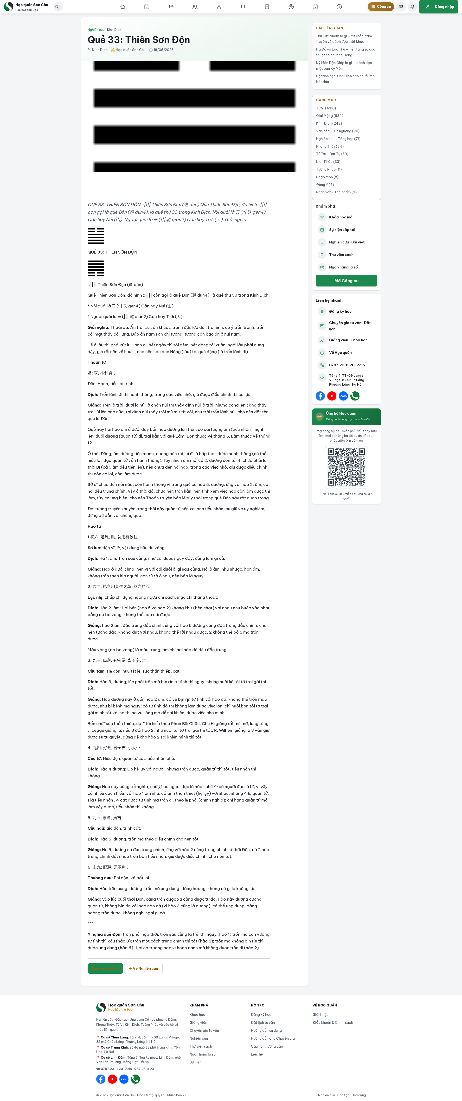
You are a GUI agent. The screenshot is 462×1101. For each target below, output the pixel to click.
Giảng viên (198, 1022)
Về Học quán (340, 352)
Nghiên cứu (96, 30)
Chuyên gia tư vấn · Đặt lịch (350, 325)
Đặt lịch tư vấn (263, 1022)
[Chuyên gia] (194, 6)
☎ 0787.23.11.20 (109, 1069)
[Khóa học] (170, 6)
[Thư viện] (267, 6)
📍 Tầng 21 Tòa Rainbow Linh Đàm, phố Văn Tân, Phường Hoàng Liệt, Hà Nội (138, 1060)
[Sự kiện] (315, 6)
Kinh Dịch (329, 123)
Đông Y (325, 185)
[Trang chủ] (122, 6)
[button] (57, 7)
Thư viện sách (341, 254)
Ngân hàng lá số (343, 267)
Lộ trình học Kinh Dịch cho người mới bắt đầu (346, 79)
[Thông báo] (412, 7)
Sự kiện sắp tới (342, 229)
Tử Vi (326, 108)
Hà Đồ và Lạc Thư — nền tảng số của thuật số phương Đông (345, 52)
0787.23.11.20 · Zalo (347, 365)
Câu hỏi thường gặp (267, 1046)
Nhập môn (327, 177)
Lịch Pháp (328, 161)
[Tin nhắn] (401, 7)
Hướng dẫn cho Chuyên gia (273, 1038)
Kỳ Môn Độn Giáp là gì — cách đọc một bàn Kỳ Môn (344, 66)
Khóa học (197, 1014)
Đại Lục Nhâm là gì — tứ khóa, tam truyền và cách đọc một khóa (344, 39)
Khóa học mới (341, 217)
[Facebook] (320, 396)
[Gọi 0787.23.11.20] (354, 396)
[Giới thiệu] (339, 6)
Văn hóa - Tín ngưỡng (337, 131)
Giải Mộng (329, 116)
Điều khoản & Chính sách (333, 1022)
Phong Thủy (330, 146)
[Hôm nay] (146, 6)
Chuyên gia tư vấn (204, 1030)
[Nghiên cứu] (243, 6)
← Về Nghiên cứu (143, 968)
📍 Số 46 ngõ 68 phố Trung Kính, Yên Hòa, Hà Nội (138, 1049)
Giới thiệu (320, 1014)
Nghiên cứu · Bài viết (347, 242)
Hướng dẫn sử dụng (266, 1030)
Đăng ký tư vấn (105, 968)
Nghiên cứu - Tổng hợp (338, 139)
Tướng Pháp (329, 169)
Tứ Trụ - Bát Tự (332, 154)
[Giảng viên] (219, 6)
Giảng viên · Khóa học (348, 340)
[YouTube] (331, 396)
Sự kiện (195, 1062)
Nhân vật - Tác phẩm (336, 192)
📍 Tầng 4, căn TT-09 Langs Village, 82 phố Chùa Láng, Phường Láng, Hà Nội (138, 1039)
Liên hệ (257, 1054)
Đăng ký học (340, 311)
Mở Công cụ (346, 280)
